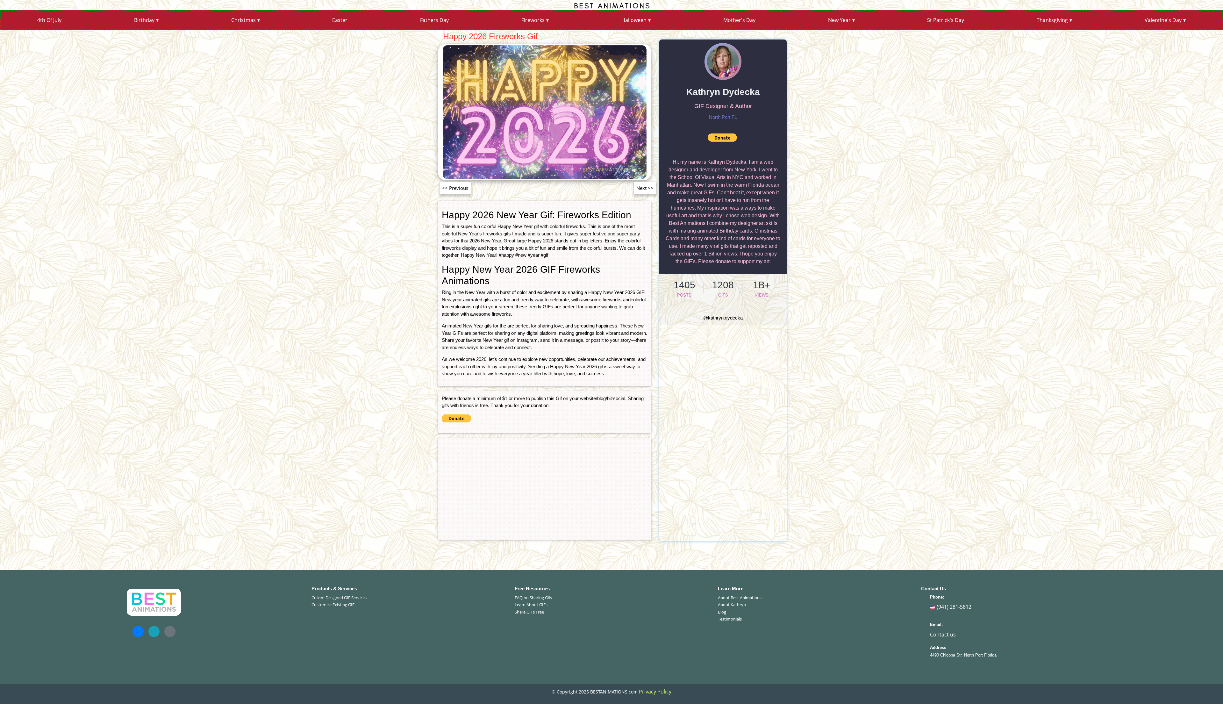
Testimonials (730, 619)
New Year (839, 20)
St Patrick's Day (945, 20)
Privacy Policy (655, 691)
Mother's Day (739, 20)
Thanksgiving (1052, 20)
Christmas (243, 20)
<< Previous (455, 188)
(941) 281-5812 (954, 606)
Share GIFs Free (529, 612)
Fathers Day (434, 20)
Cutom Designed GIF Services (339, 597)
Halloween (634, 20)
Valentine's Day (1163, 20)
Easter (339, 20)
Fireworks (533, 20)
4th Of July (49, 20)
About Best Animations (740, 597)
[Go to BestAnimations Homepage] (611, 5)
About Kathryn (732, 604)
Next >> (645, 188)
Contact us (943, 634)
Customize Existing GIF (332, 604)
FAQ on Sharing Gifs (533, 597)
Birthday (144, 20)
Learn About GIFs (531, 604)
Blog (722, 612)
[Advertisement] (544, 486)
